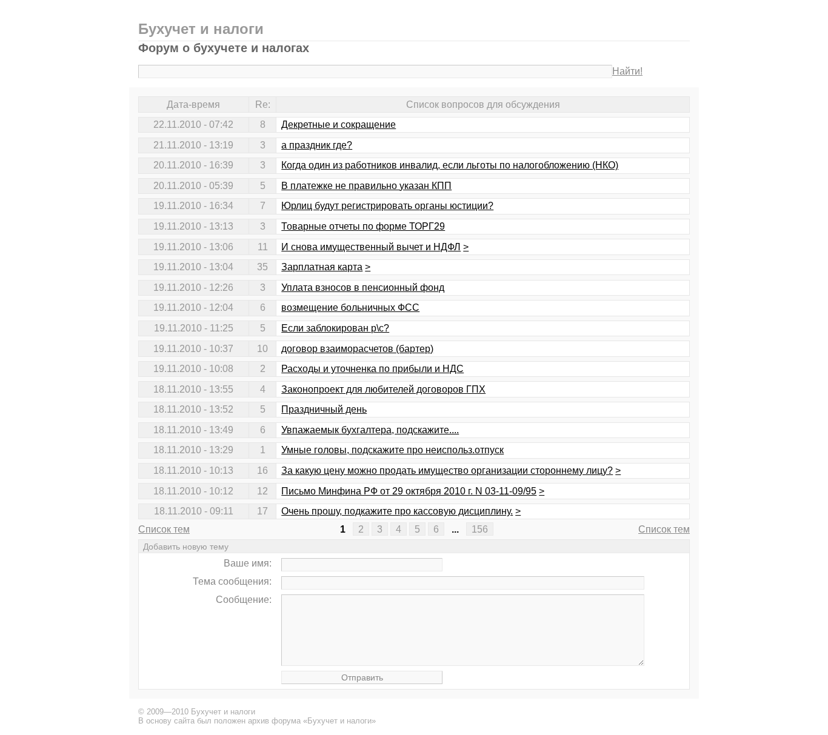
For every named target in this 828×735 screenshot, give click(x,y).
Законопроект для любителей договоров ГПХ (383, 389)
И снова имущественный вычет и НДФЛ (371, 247)
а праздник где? (316, 145)
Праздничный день (324, 409)
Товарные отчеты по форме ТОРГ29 (363, 226)
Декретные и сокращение (338, 124)
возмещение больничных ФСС (350, 307)
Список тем (164, 529)
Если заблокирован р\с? (335, 328)
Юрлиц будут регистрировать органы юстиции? (387, 206)
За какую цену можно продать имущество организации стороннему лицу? (447, 470)
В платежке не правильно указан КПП (366, 186)
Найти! (627, 71)
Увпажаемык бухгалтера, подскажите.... (370, 430)
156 (480, 529)
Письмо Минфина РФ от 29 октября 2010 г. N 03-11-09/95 (408, 491)
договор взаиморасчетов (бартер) (357, 349)
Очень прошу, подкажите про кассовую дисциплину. (397, 511)
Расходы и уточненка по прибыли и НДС (372, 369)
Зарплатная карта (321, 267)
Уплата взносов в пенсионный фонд (362, 287)
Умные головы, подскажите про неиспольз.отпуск (392, 450)
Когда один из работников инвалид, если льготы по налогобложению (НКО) (449, 165)
